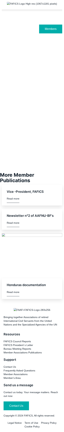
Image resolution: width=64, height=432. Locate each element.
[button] (32, 10)
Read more (13, 198)
